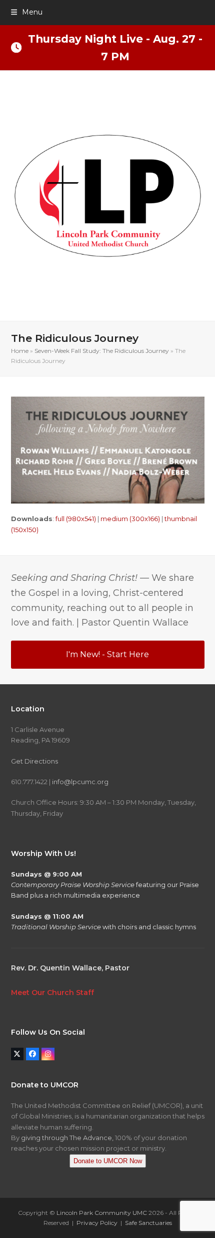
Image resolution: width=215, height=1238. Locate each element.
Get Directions (34, 761)
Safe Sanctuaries (148, 1222)
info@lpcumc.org (80, 782)
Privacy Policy (97, 1222)
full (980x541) (76, 519)
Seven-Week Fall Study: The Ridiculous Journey (101, 350)
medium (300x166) (130, 519)
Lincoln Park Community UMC (101, 1212)
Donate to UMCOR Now (108, 1161)
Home (19, 350)
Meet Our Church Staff (52, 992)
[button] (26, 12)
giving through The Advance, (67, 1138)
